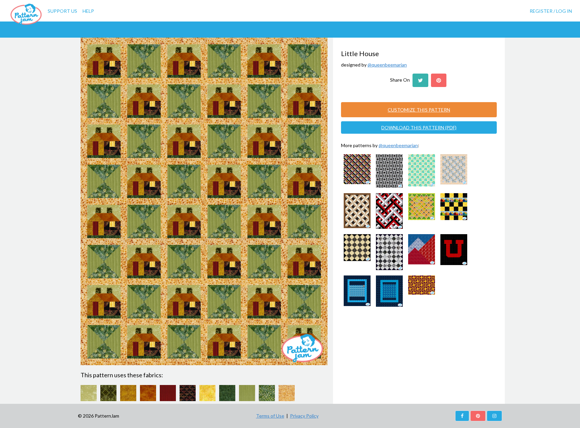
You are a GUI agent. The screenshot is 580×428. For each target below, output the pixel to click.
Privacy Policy (304, 416)
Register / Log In (551, 11)
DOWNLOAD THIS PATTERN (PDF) (418, 127)
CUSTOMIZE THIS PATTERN (419, 110)
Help (88, 11)
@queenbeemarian (387, 65)
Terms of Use (270, 416)
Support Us (62, 11)
